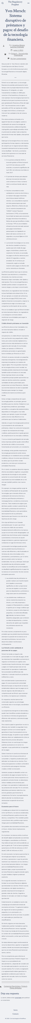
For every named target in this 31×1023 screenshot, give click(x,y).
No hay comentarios (18, 58)
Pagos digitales (16, 988)
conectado (18, 998)
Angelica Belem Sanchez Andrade (17, 46)
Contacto (15, 1014)
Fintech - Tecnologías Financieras (19, 54)
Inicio (16, 1010)
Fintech (24, 986)
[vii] (7, 615)
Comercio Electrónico (12, 986)
